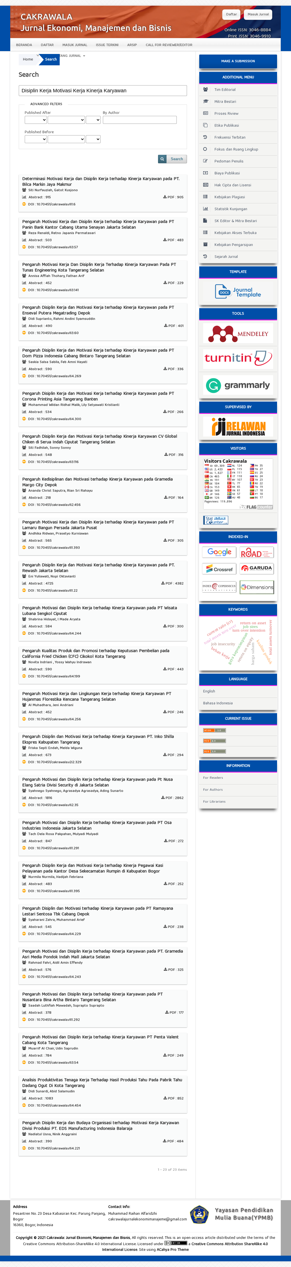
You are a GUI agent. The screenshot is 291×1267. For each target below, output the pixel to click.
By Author (111, 113)
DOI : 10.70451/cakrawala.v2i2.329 (54, 762)
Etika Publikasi (227, 125)
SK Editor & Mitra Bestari (236, 221)
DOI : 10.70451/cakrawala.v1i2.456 (54, 505)
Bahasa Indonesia (218, 703)
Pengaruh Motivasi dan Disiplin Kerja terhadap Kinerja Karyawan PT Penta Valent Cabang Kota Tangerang (100, 1040)
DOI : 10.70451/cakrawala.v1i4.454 (54, 1106)
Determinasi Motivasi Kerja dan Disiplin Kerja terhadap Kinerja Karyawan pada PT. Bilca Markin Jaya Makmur (101, 182)
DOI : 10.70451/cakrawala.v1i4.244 (54, 634)
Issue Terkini (107, 45)
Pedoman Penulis (229, 161)
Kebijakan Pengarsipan (234, 245)
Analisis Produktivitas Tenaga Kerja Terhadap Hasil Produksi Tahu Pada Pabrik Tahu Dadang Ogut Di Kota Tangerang (102, 1083)
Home (28, 59)
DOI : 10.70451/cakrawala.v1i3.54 (52, 1063)
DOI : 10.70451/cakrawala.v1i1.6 (51, 204)
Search (177, 159)
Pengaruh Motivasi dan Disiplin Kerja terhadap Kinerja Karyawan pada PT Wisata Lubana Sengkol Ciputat (99, 611)
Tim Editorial (225, 90)
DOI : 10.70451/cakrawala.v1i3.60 (53, 333)
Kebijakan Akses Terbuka (236, 233)
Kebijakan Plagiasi (230, 197)
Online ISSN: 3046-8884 (248, 30)
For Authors (213, 790)
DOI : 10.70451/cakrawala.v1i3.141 (53, 290)
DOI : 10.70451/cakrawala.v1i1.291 (53, 848)
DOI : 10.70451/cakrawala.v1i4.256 (54, 719)
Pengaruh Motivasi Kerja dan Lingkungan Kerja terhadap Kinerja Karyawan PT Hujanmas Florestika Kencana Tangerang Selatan (96, 697)
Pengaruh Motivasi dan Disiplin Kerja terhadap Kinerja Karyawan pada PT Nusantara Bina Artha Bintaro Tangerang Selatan (92, 997)
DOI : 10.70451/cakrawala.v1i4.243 (54, 977)
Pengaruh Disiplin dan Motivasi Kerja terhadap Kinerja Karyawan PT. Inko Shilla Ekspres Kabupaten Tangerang (98, 740)
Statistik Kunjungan (231, 209)
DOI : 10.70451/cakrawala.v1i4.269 (54, 376)
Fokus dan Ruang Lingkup (236, 149)
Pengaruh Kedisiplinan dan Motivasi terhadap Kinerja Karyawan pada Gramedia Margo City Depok (97, 482)
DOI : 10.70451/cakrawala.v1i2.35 (52, 805)
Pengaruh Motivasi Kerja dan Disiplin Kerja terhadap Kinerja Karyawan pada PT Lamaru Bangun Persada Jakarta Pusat (98, 525)
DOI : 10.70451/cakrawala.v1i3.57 (52, 247)
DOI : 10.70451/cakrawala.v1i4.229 (54, 934)
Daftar (47, 45)
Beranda (24, 45)
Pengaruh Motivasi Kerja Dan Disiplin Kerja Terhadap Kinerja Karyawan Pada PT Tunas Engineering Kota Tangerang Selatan (99, 268)
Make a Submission (238, 61)
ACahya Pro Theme (172, 1250)
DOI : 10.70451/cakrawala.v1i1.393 (53, 548)
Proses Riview (226, 113)
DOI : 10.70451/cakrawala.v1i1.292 (53, 1020)
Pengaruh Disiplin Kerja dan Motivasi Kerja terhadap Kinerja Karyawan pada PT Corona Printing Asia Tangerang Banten (98, 396)
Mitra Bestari (225, 102)
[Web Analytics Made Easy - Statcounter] (238, 520)
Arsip (132, 45)
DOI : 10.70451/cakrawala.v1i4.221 (53, 1148)
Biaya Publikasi (227, 173)
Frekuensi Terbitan (230, 137)
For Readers (213, 778)
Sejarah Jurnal (226, 257)
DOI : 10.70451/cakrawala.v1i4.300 (54, 419)
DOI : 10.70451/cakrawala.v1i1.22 (52, 591)
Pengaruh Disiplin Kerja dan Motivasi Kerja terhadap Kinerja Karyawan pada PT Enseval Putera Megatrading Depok (98, 310)
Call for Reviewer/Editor (169, 45)
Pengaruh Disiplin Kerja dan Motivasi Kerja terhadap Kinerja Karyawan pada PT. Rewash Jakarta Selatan (98, 568)
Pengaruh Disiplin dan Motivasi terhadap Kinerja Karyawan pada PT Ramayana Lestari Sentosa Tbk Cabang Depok (97, 911)
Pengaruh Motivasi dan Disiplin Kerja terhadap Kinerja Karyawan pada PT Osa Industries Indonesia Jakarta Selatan (97, 826)
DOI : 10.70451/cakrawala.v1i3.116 (53, 462)
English (209, 691)
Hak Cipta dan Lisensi (233, 185)
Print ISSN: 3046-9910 (249, 37)
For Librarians (214, 802)
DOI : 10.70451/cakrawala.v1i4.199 (53, 676)
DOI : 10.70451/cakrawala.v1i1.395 (53, 891)
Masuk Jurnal (75, 45)
